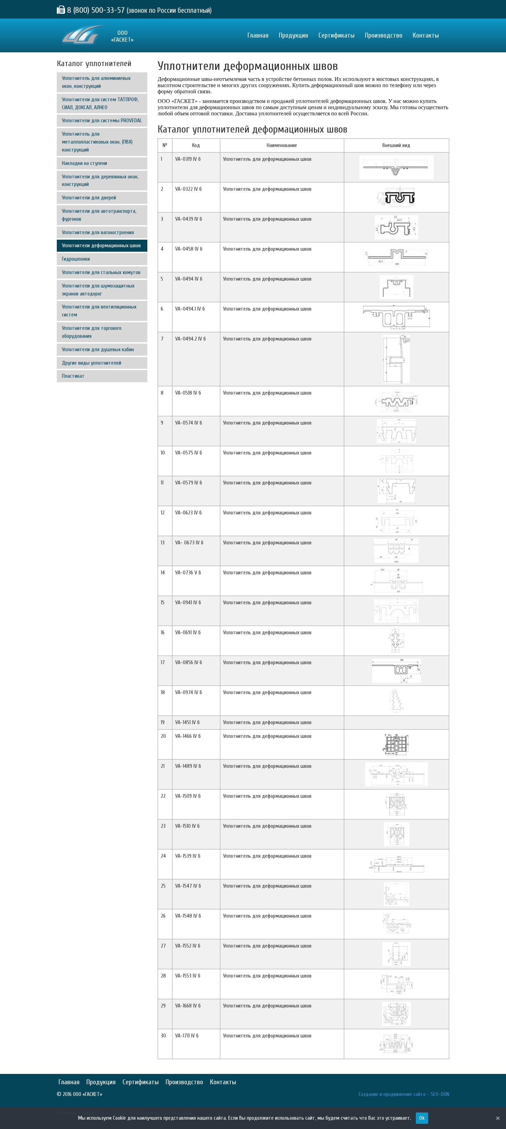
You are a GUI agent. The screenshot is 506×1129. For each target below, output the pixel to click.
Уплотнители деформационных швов (101, 245)
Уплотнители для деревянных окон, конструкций (100, 181)
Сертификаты (336, 35)
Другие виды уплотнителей (91, 363)
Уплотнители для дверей (89, 198)
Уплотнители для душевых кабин (98, 349)
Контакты (426, 35)
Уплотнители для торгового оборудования (92, 332)
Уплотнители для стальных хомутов (101, 272)
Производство (383, 35)
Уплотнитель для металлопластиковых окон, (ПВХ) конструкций (97, 142)
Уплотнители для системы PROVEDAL (102, 120)
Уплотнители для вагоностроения (98, 232)
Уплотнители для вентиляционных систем (99, 311)
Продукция (293, 35)
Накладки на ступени (84, 163)
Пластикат (73, 376)
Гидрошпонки (76, 259)
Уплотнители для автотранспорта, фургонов (99, 215)
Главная (257, 35)
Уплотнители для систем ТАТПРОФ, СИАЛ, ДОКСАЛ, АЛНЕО (100, 103)
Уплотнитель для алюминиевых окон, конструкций (96, 82)
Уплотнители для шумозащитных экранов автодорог (98, 290)
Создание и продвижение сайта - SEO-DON (404, 1094)
